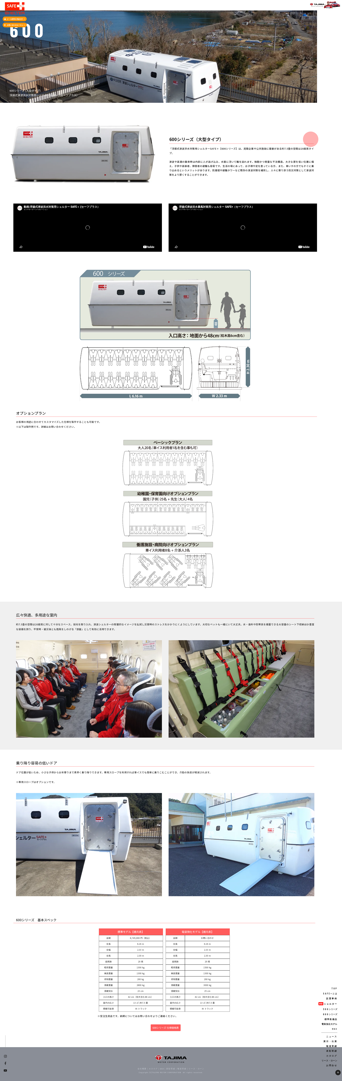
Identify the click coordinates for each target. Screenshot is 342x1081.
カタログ (153, 1068)
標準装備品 (330, 1019)
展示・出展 (330, 1041)
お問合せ (331, 1065)
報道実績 (181, 1068)
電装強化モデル (329, 1024)
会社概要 (142, 1068)
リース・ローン (196, 1068)
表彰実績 (170, 1068)
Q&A (162, 1068)
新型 (321, 1004)
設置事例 (331, 998)
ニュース (331, 1036)
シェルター (330, 1004)
